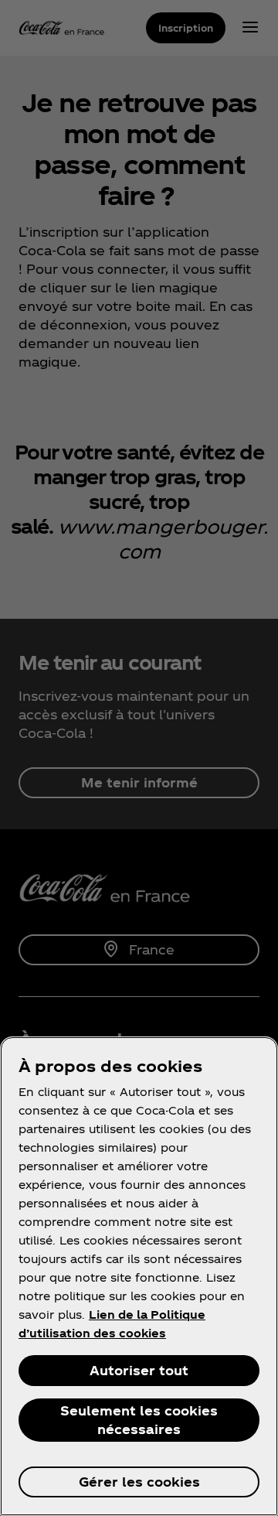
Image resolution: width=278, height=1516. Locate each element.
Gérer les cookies (139, 1481)
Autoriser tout (139, 1370)
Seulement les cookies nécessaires (139, 1419)
